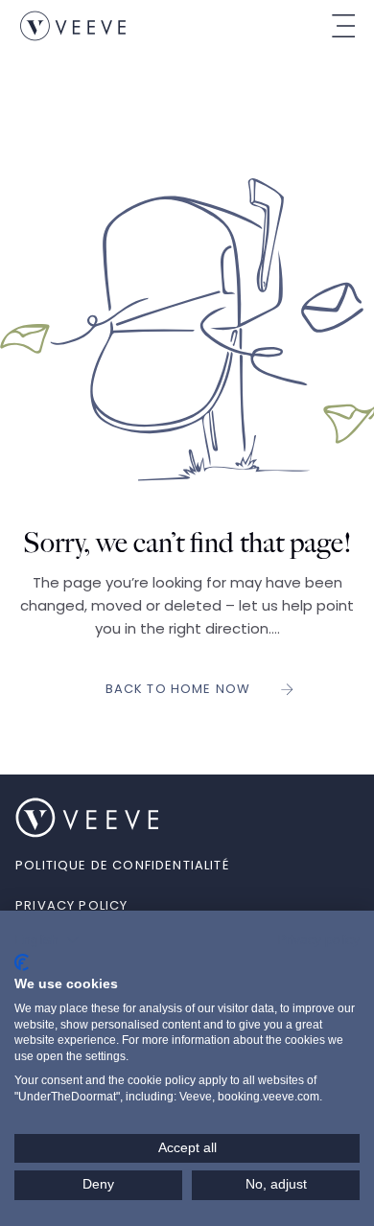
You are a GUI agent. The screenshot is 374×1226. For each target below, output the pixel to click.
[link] (73, 26)
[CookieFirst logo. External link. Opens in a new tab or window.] (21, 962)
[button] (47, 940)
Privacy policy (318, 940)
